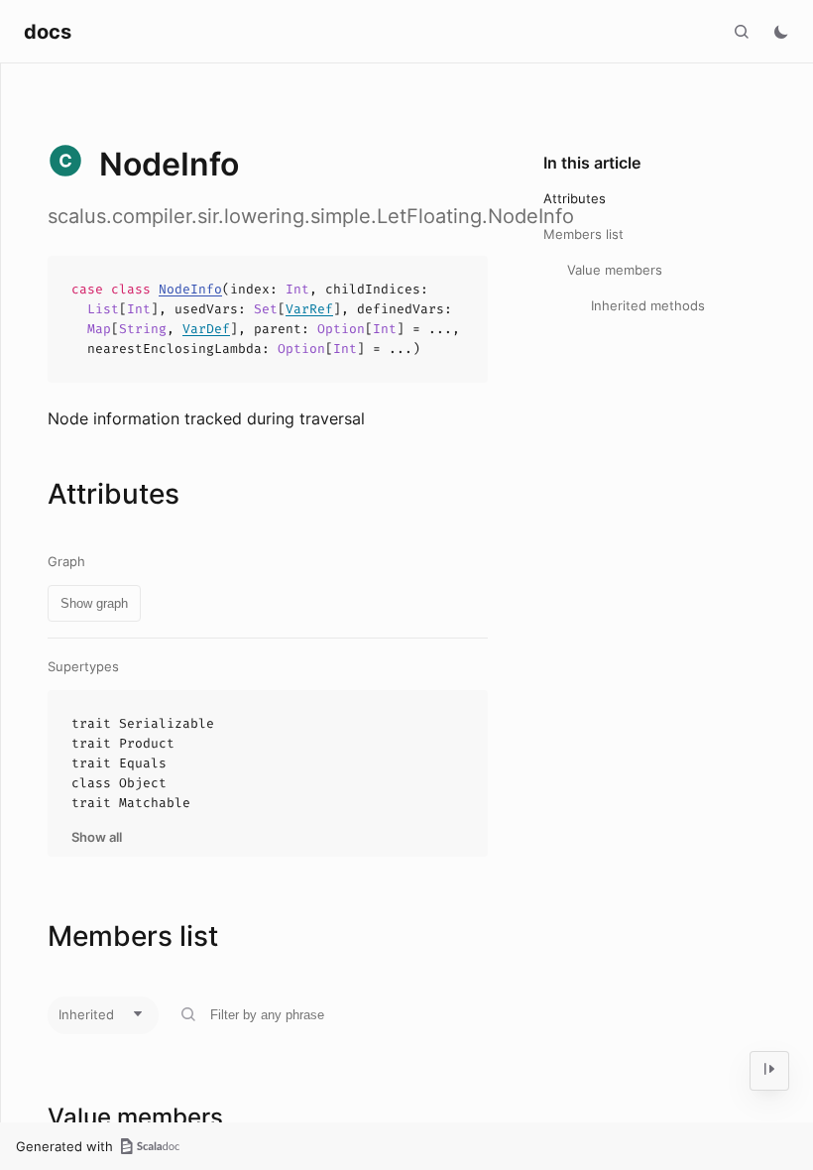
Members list (583, 234)
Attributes (574, 198)
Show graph (94, 603)
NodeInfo (190, 289)
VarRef (309, 308)
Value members (614, 270)
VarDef (206, 328)
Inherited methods (648, 305)
